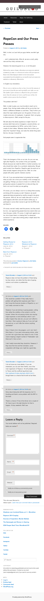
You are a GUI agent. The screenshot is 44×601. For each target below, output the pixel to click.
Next (38, 28)
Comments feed (8, 584)
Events (20, 261)
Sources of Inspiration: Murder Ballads (16, 519)
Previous (6, 28)
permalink (15, 263)
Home (5, 18)
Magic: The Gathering (26, 18)
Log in (5, 580)
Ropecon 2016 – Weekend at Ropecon (29, 243)
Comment (11, 435)
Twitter (14, 22)
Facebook (7, 22)
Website (9, 482)
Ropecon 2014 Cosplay (10, 515)
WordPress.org (8, 587)
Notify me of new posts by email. (17, 492)
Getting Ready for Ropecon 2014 (9, 243)
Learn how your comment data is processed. (26, 503)
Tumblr (5, 554)
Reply (9, 287)
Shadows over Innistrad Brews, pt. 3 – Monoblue (19, 512)
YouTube (5, 550)
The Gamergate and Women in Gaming (16, 522)
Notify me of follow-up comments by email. (20, 488)
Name (10, 461)
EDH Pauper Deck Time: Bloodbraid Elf (16, 525)
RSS (4, 533)
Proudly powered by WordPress (22, 597)
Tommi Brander (10, 275)
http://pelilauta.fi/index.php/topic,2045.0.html (19, 373)
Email (10, 472)
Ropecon (25, 261)
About (21, 22)
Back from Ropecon (10, 252)
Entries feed (7, 582)
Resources (13, 18)
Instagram (6, 541)
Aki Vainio (24, 48)
